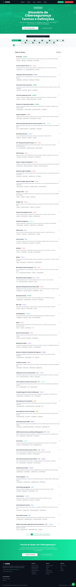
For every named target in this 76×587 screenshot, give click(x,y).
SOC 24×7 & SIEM (35, 565)
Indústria (47, 567)
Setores (23, 42)
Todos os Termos (16, 40)
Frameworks (55, 40)
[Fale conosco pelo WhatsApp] (73, 584)
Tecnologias (32, 40)
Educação (47, 573)
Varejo (47, 568)
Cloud (61, 40)
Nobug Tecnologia (15, 569)
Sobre (34, 2)
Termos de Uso (70, 585)
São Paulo (4, 580)
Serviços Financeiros (49, 565)
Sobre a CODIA (63, 565)
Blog (61, 567)
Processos (47, 40)
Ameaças (24, 40)
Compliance (40, 40)
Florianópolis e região (6, 578)
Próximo (47, 534)
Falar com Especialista (29, 28)
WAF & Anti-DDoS (35, 568)
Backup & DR (34, 572)
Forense (37, 42)
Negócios (52, 42)
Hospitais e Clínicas (49, 572)
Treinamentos (34, 573)
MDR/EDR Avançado (35, 567)
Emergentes (44, 42)
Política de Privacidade (63, 585)
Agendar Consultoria (47, 28)
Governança (30, 42)
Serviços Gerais (48, 570)
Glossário (62, 570)
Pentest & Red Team (35, 570)
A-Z (13, 45)
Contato (45, 2)
